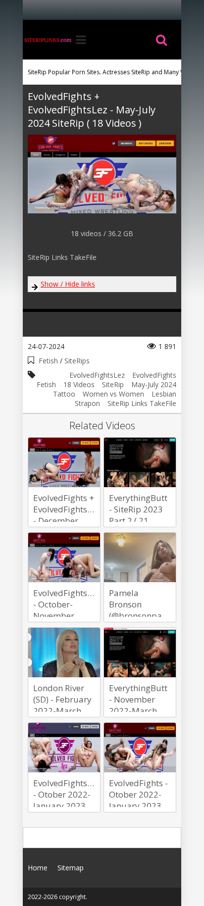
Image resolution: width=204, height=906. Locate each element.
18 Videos (79, 384)
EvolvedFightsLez (97, 375)
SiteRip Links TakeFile (141, 403)
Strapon (87, 403)
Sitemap (70, 867)
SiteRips (77, 360)
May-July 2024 (153, 384)
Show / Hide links (68, 284)
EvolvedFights (154, 375)
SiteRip (113, 384)
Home (47, 39)
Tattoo (64, 394)
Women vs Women (113, 394)
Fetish (48, 360)
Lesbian (164, 394)
